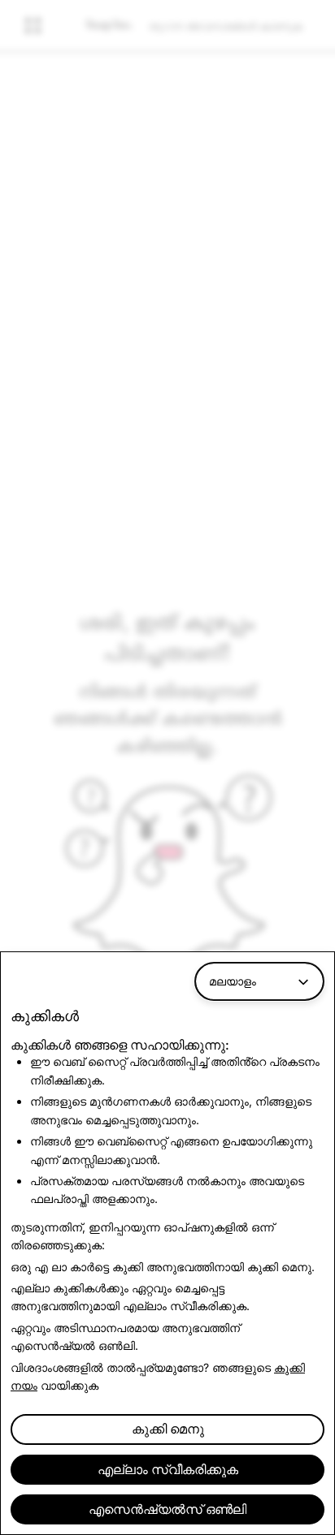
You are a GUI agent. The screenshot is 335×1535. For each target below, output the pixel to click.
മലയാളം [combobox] (232, 981)
